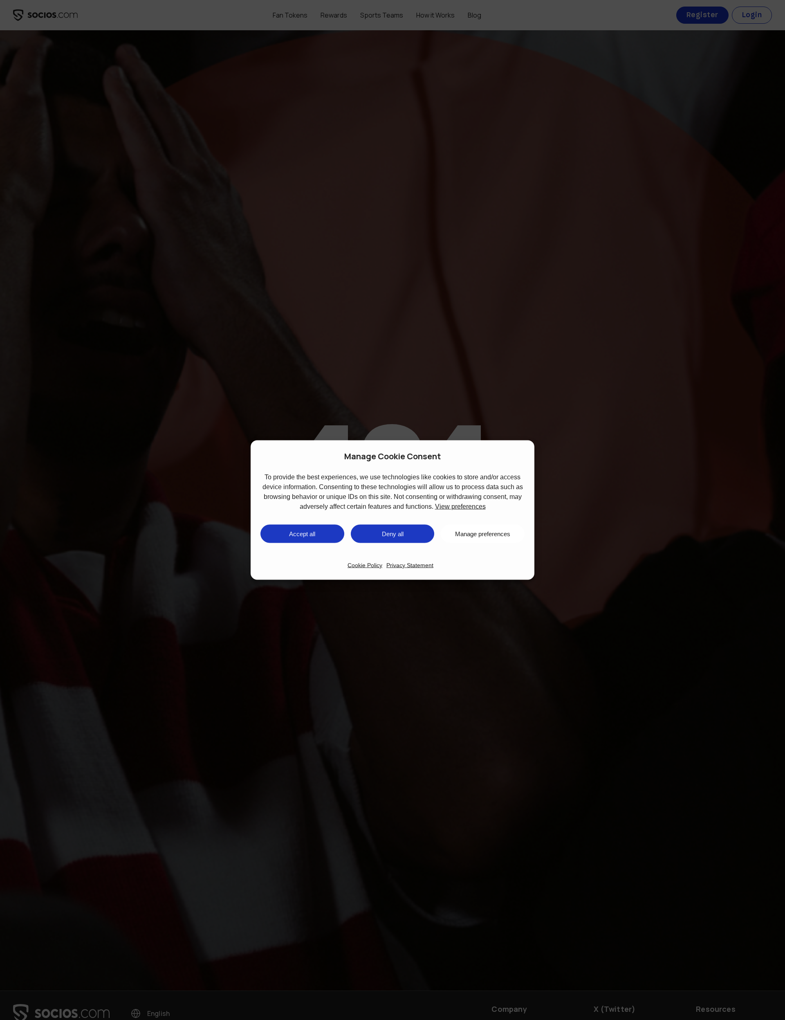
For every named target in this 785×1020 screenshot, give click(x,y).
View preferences (460, 506)
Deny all (393, 533)
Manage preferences (482, 533)
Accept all (302, 533)
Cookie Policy (365, 565)
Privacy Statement (409, 565)
